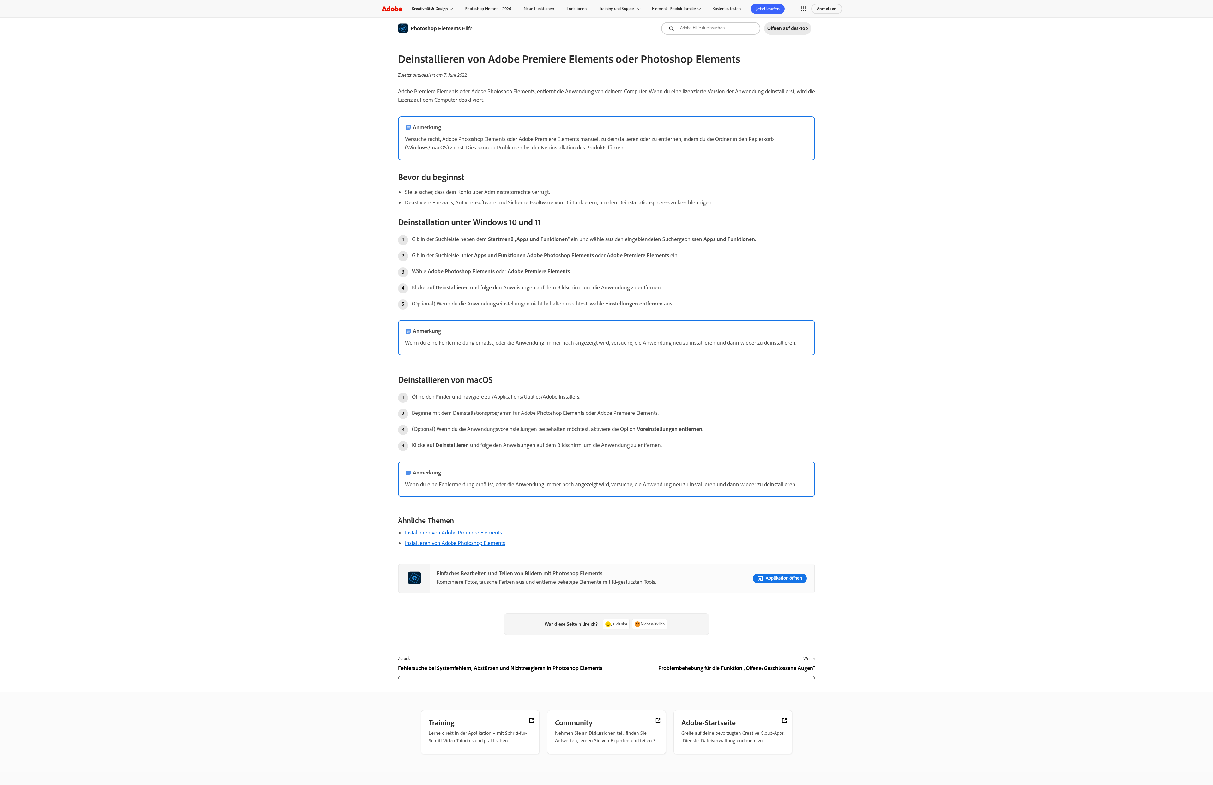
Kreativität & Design (430, 8)
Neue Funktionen (539, 8)
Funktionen (577, 8)
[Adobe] (392, 8)
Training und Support (617, 8)
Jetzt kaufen (768, 9)
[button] (804, 9)
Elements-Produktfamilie (674, 8)
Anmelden (826, 8)
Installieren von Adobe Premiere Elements (453, 532)
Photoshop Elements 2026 (488, 8)
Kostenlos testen (726, 8)
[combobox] (710, 28)
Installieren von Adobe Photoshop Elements (455, 543)
